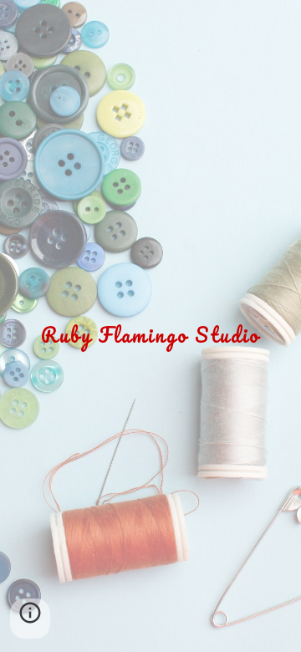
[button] (30, 619)
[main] (150, 325)
